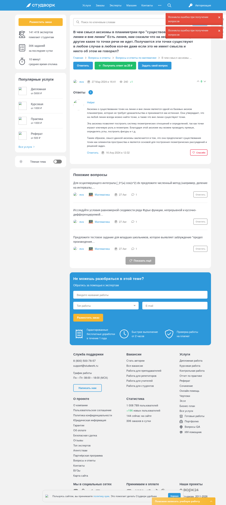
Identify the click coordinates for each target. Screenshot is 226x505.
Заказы (100, 5)
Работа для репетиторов (141, 375)
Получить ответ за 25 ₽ (117, 65)
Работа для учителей (139, 380)
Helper (91, 102)
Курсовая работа (190, 365)
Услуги (86, 5)
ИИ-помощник (193, 432)
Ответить (83, 65)
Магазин (131, 5)
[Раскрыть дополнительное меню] (159, 5)
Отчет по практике (191, 375)
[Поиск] (169, 5)
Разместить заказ (40, 22)
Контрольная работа (192, 370)
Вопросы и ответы (84, 460)
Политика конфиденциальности (92, 415)
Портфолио (191, 421)
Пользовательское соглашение (92, 410)
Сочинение (186, 386)
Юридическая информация (89, 420)
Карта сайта (80, 475)
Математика (102, 194)
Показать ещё (142, 260)
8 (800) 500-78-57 (84, 360)
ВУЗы (76, 470)
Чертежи (185, 396)
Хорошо (174, 496)
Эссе (183, 401)
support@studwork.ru (85, 365)
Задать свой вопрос (155, 65)
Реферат (185, 380)
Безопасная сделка (85, 435)
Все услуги (25, 147)
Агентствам (80, 450)
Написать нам (87, 388)
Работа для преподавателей (143, 370)
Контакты (147, 5)
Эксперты (115, 5)
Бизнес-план (187, 406)
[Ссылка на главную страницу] (41, 5)
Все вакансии (134, 365)
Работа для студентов (140, 386)
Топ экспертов (82, 445)
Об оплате (79, 430)
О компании (80, 405)
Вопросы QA (192, 426)
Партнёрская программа (88, 455)
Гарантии (78, 425)
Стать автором (135, 360)
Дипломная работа (191, 360)
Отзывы (78, 440)
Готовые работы (194, 416)
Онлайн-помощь (189, 390)
